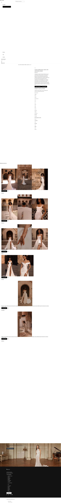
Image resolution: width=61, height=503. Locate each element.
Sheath (9, 479)
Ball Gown (9, 477)
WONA (25, 64)
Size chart (9, 491)
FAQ (8, 490)
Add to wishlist (44, 86)
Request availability (38, 86)
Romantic (36, 123)
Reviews (9, 489)
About (8, 487)
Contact (9, 486)
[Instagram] (7, 495)
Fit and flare (9, 480)
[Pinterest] (10, 495)
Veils (8, 484)
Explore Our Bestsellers (10, 448)
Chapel (35, 126)
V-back (35, 94)
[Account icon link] (1, 62)
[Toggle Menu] (7, 7)
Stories (9, 488)
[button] (7, 4)
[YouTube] (12, 495)
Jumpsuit (9, 481)
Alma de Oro (28, 64)
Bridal (21, 64)
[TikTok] (8, 495)
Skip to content (2, 0)
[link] (1, 61)
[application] (4, 4)
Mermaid (23, 64)
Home (19, 64)
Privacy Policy (9, 501)
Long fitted (36, 120)
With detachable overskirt (38, 117)
